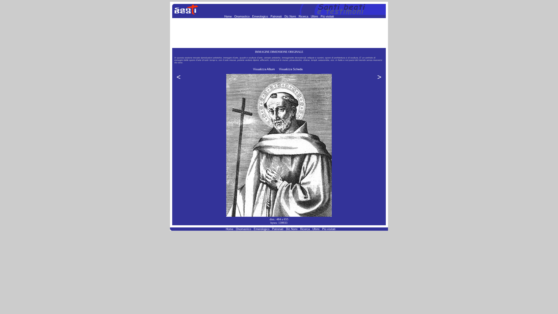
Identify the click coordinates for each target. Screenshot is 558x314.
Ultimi (315, 16)
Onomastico (242, 16)
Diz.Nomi (290, 16)
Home (228, 16)
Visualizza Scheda (291, 69)
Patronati (276, 16)
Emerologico (260, 16)
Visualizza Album (264, 69)
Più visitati (327, 16)
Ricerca (304, 16)
